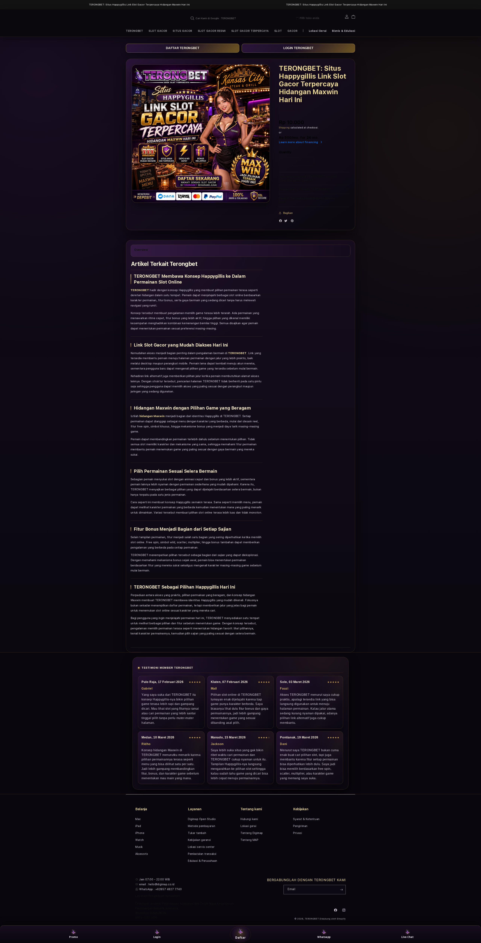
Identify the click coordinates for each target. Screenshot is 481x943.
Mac (138, 819)
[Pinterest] (293, 221)
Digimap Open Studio (202, 819)
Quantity (285, 152)
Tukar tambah (197, 833)
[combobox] (229, 18)
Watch (139, 839)
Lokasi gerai (248, 826)
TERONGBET (312, 919)
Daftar (240, 937)
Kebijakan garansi (199, 839)
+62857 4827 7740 (168, 889)
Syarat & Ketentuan (306, 819)
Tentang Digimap (251, 833)
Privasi (297, 833)
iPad (138, 826)
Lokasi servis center (201, 846)
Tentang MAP (249, 839)
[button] (134, 31)
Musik (139, 846)
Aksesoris (141, 853)
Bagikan (288, 212)
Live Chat (407, 937)
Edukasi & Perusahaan (202, 860)
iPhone (139, 833)
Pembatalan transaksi (202, 853)
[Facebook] (281, 221)
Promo (73, 937)
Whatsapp (324, 937)
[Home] (143, 18)
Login (157, 937)
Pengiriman (300, 826)
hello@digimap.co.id (161, 884)
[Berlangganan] (341, 889)
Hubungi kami (249, 819)
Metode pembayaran (201, 826)
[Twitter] (286, 221)
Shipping (284, 127)
